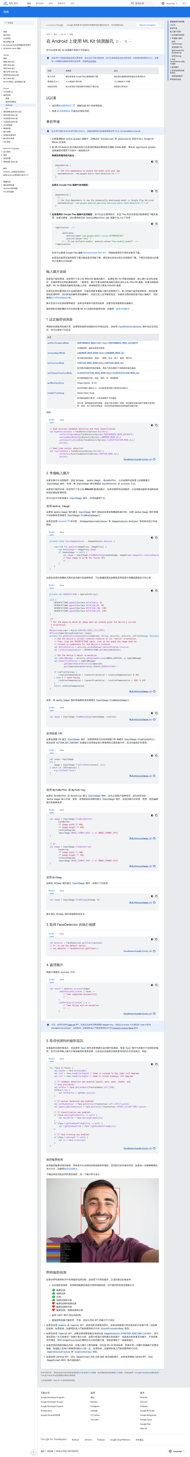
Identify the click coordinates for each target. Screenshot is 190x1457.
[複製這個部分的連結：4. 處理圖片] (66, 965)
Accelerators (46, 1411)
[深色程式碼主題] (152, 161)
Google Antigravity (148, 1415)
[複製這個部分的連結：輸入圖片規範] (69, 272)
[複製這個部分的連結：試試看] (59, 98)
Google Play (145, 1424)
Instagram (95, 1406)
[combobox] (143, 3)
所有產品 (140, 1440)
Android (143, 1397)
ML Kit (13, 3)
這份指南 (92, 61)
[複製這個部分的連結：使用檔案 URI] (65, 733)
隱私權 (50, 1451)
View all (143, 1428)
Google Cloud (146, 1420)
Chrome (143, 1402)
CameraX (62, 521)
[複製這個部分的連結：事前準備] (62, 122)
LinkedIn (94, 1411)
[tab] (51, 419)
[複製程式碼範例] (156, 161)
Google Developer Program (52, 1397)
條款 (43, 1451)
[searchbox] (18, 23)
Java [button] (61, 419)
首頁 (48, 34)
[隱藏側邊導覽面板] (33, 1452)
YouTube (94, 1420)
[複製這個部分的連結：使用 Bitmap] (64, 877)
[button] (18, 45)
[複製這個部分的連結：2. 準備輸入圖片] (72, 473)
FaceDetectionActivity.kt (138, 951)
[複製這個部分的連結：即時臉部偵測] (69, 1272)
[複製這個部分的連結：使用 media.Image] (72, 506)
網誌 (92, 1397)
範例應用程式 (65, 105)
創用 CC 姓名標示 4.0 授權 (85, 1373)
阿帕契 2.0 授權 (116, 1373)
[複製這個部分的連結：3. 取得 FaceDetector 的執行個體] (98, 925)
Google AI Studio (147, 1411)
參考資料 (40, 3)
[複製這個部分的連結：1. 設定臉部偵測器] (75, 319)
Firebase (144, 1406)
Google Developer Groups (52, 1402)
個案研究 (61, 3)
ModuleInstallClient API (94, 252)
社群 (72, 3)
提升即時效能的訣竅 (61, 297)
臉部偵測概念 (122, 308)
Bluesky (94, 1402)
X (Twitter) (95, 1415)
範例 (51, 3)
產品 (55, 34)
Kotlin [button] (51, 419)
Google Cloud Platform (120, 1440)
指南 (29, 3)
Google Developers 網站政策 (146, 1373)
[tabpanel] (102, 443)
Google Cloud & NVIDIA (50, 1415)
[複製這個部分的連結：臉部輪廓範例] (66, 1159)
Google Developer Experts (52, 1406)
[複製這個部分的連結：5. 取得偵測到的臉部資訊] (86, 1041)
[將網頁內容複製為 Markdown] (125, 41)
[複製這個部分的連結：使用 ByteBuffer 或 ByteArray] (88, 790)
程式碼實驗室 (63, 111)
